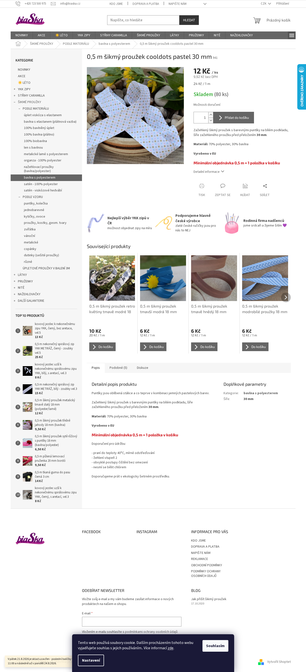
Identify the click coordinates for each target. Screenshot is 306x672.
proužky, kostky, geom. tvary (45, 222)
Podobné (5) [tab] (118, 367)
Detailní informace (207, 171)
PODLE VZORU (33, 197)
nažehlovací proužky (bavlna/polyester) (39, 169)
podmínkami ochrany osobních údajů (151, 631)
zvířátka (30, 229)
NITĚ (21, 287)
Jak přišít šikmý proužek (208, 599)
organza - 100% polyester (42, 160)
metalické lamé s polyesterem (46, 154)
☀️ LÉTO (24, 82)
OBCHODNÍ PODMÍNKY (206, 565)
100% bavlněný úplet (39, 128)
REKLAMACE (199, 559)
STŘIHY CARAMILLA (31, 95)
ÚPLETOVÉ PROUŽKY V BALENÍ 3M (46, 268)
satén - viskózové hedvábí (43, 190)
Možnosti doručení (207, 105)
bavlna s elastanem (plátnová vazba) (50, 121)
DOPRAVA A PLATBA (146, 4)
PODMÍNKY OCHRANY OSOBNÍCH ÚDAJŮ (206, 573)
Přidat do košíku (237, 117)
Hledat (189, 20)
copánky (30, 249)
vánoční (29, 236)
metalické (31, 242)
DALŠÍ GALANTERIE (31, 300)
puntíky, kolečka (36, 203)
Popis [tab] (96, 367)
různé (28, 261)
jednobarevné (34, 210)
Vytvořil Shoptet (279, 662)
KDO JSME (116, 4)
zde (170, 648)
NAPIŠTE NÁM (178, 4)
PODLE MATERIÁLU (36, 108)
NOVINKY (24, 69)
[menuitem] (22, 35)
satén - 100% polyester (41, 184)
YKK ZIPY (24, 89)
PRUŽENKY (25, 281)
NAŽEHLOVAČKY (29, 294)
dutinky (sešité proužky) (41, 255)
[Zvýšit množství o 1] (210, 115)
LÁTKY (22, 274)
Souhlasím (215, 646)
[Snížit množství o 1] (210, 120)
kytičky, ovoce (34, 216)
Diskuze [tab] (142, 367)
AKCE (21, 76)
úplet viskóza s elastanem (43, 115)
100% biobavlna (35, 141)
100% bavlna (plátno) (39, 134)
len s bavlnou (33, 147)
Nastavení (91, 660)
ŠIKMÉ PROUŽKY (29, 102)
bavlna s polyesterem (39, 177)
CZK (264, 3)
